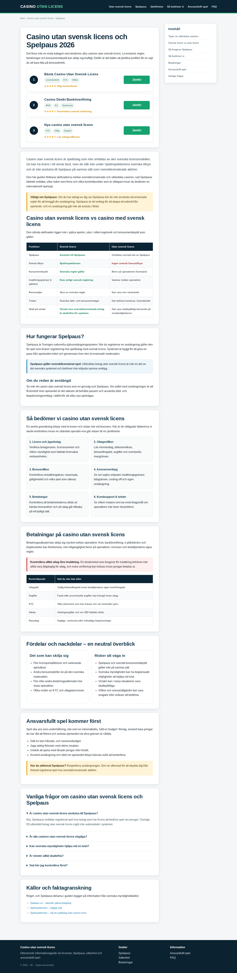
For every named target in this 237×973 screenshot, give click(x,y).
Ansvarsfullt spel (198, 6)
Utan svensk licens (120, 6)
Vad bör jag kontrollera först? (48, 865)
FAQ (214, 6)
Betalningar (174, 62)
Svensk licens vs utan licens (183, 42)
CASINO (41, 6)
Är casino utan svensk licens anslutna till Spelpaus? (63, 813)
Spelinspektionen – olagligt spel (46, 908)
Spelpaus (140, 6)
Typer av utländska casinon (183, 36)
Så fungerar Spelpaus (180, 49)
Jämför (136, 79)
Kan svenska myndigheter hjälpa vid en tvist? (59, 846)
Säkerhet (124, 957)
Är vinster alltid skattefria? (46, 855)
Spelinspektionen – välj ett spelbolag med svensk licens (58, 913)
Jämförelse (156, 6)
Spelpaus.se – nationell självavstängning (50, 903)
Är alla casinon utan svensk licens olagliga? (58, 836)
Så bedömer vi (175, 6)
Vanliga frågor (176, 76)
